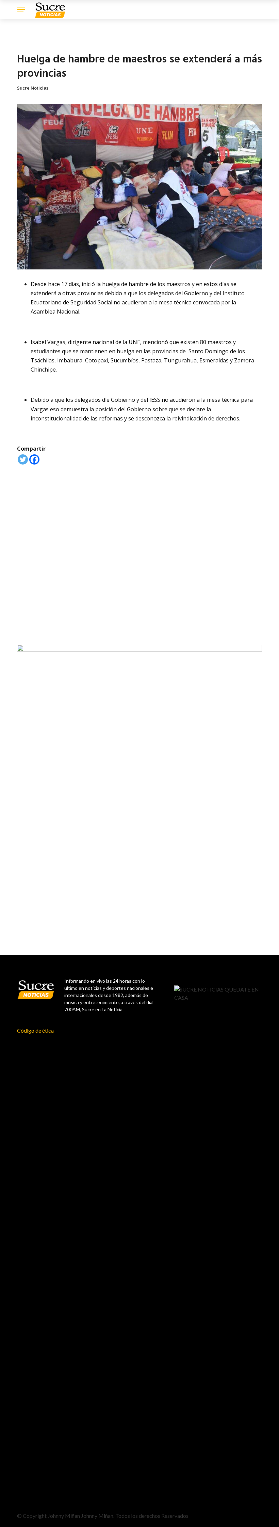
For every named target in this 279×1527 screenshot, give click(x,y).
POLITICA (26, 41)
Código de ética (35, 1030)
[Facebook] (34, 459)
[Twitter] (23, 459)
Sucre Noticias (32, 88)
